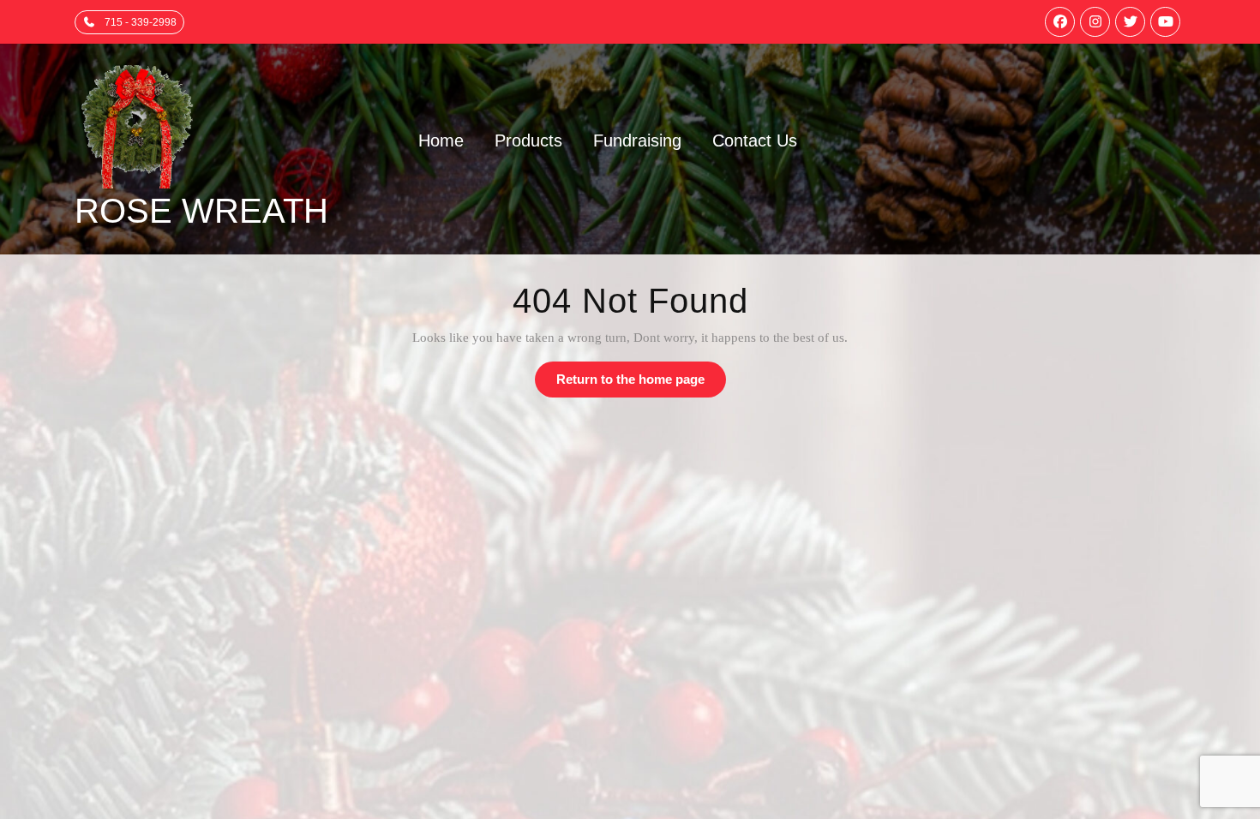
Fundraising (637, 140)
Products (528, 140)
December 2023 (402, 527)
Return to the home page (641, 384)
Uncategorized (964, 527)
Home (441, 140)
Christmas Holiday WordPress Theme (586, 706)
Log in (657, 527)
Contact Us (754, 140)
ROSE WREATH (201, 211)
